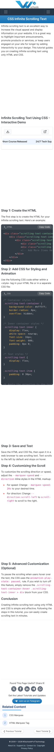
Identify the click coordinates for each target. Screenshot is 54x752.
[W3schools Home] (27, 4)
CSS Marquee (16, 715)
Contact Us (31, 745)
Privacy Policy (27, 748)
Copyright (41, 745)
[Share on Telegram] (33, 688)
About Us (11, 745)
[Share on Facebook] (20, 688)
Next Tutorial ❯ (43, 731)
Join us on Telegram (29, 701)
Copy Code (44, 227)
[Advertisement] (27, 86)
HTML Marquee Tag (19, 723)
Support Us (21, 745)
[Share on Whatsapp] (40, 688)
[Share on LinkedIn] (27, 688)
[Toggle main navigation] (6, 12)
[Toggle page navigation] (48, 12)
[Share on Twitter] (13, 688)
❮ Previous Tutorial (12, 731)
